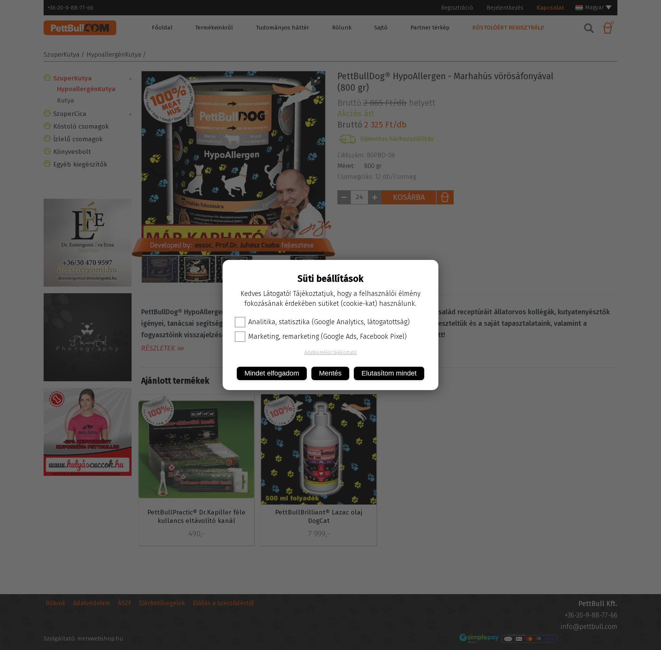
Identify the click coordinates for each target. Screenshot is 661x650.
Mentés (330, 373)
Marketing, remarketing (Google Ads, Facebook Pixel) (327, 336)
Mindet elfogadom (271, 373)
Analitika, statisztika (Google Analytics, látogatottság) (329, 321)
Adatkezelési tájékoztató (330, 352)
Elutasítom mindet (389, 373)
